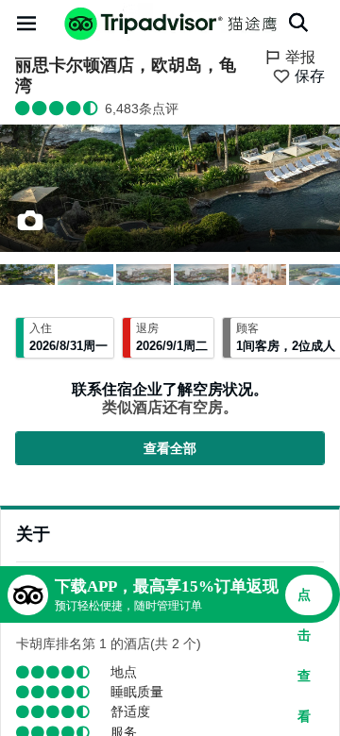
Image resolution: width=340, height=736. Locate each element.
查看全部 (170, 448)
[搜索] (298, 22)
